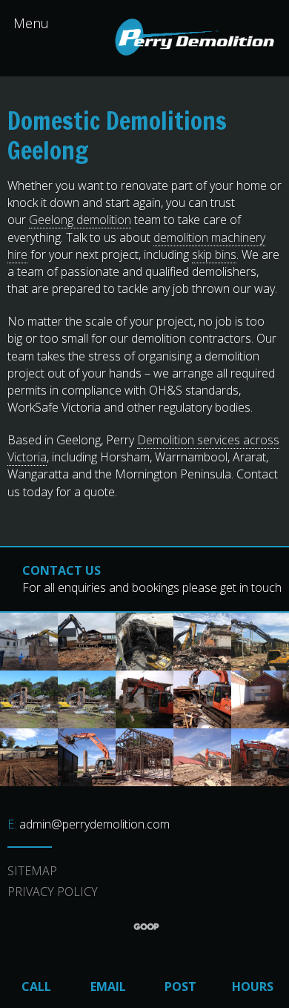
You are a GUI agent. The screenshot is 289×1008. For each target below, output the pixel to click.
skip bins (214, 254)
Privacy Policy (52, 891)
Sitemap (32, 871)
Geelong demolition (80, 219)
